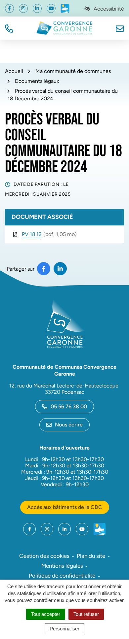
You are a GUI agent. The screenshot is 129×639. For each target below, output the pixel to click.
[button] (9, 27)
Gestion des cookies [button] (44, 556)
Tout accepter (45, 614)
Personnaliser (64, 628)
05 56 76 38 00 (69, 406)
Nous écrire (69, 424)
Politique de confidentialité (62, 575)
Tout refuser (86, 614)
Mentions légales (62, 565)
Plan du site (91, 556)
